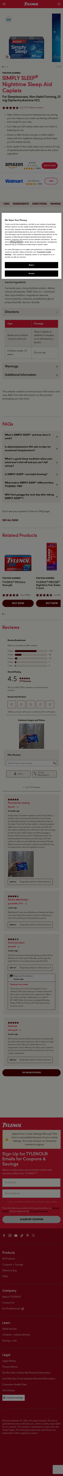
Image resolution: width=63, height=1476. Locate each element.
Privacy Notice (16, 242)
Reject (31, 265)
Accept (31, 273)
